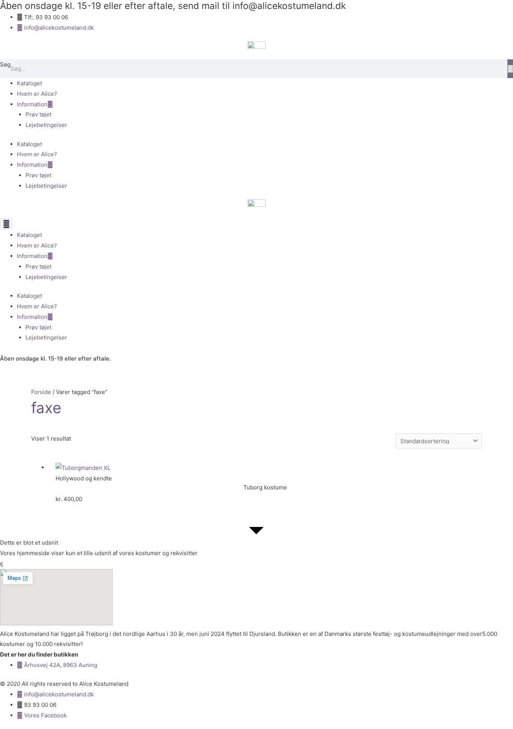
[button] (6, 223)
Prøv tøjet (38, 114)
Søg (5, 64)
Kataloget (29, 83)
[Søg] (510, 68)
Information (32, 104)
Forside (41, 391)
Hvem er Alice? (37, 93)
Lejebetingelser (46, 124)
